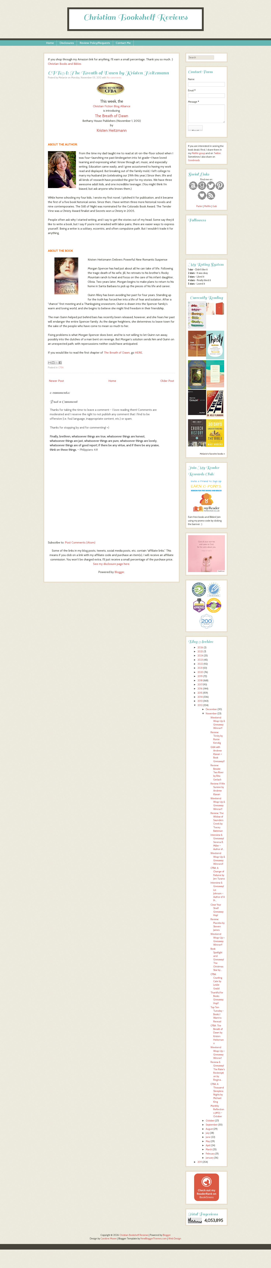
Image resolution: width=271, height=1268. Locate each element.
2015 (199, 692)
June (208, 1137)
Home (50, 43)
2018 (200, 680)
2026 (200, 647)
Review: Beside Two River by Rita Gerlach (217, 772)
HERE (138, 352)
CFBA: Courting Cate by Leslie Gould (216, 981)
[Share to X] (56, 362)
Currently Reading (206, 297)
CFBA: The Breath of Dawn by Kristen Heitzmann (108, 73)
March (209, 1149)
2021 (199, 668)
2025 (200, 651)
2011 (199, 1162)
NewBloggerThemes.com (153, 1238)
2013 (199, 701)
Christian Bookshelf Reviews (135, 17)
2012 (199, 705)
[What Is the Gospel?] (197, 414)
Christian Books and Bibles (64, 64)
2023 (200, 659)
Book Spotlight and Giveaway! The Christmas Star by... (217, 959)
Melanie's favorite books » (212, 454)
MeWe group (198, 153)
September (212, 1124)
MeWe (207, 206)
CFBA (61, 367)
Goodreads (194, 160)
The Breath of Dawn (111, 115)
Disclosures (67, 43)
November (211, 713)
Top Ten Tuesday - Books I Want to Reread (217, 1014)
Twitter (217, 153)
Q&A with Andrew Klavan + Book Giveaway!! (218, 754)
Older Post (167, 381)
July (207, 1133)
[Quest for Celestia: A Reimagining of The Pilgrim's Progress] (197, 388)
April (208, 1145)
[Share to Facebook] (60, 362)
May (208, 1141)
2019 (200, 676)
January (209, 1157)
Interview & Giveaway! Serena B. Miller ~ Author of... (217, 842)
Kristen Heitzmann (112, 130)
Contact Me (123, 43)
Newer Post (56, 381)
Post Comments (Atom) (80, 542)
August (209, 1129)
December (211, 709)
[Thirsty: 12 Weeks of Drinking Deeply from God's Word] (215, 358)
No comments (114, 77)
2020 (200, 672)
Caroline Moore (109, 1238)
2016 (200, 688)
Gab (215, 206)
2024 (200, 655)
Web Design (174, 1238)
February (210, 1153)
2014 (200, 697)
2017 (199, 684)
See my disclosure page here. (111, 564)
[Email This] (49, 362)
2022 (200, 664)
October (210, 1120)
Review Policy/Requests (95, 43)
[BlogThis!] (53, 362)
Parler (199, 206)
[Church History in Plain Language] (197, 445)
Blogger (119, 572)
